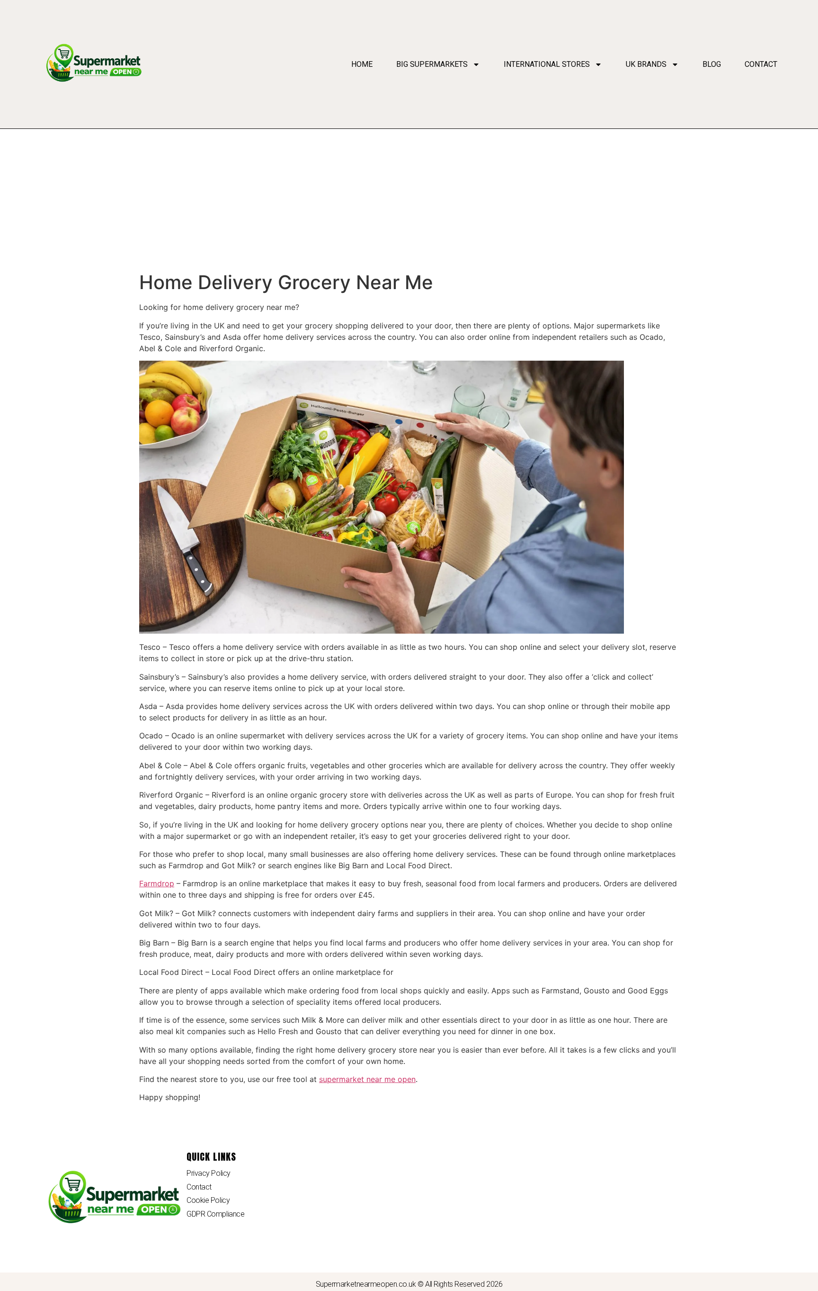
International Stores (547, 64)
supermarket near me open (367, 1079)
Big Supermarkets (432, 64)
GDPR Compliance (215, 1213)
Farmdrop (156, 883)
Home (362, 64)
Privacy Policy (209, 1173)
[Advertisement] (409, 200)
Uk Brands (646, 64)
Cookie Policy (208, 1200)
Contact (761, 64)
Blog (711, 64)
